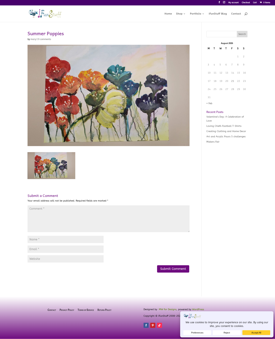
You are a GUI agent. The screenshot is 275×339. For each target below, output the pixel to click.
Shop (179, 14)
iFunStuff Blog (218, 14)
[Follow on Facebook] (146, 325)
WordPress (198, 309)
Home (168, 14)
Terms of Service (86, 310)
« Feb (209, 103)
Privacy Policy (67, 310)
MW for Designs (167, 309)
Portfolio (195, 14)
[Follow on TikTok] (159, 325)
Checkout (246, 3)
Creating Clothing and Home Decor (226, 131)
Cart (255, 3)
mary (33, 39)
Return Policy (104, 310)
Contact (236, 14)
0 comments (44, 39)
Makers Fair (212, 141)
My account (233, 3)
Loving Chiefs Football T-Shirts (223, 126)
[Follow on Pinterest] (152, 325)
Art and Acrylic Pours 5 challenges (226, 136)
